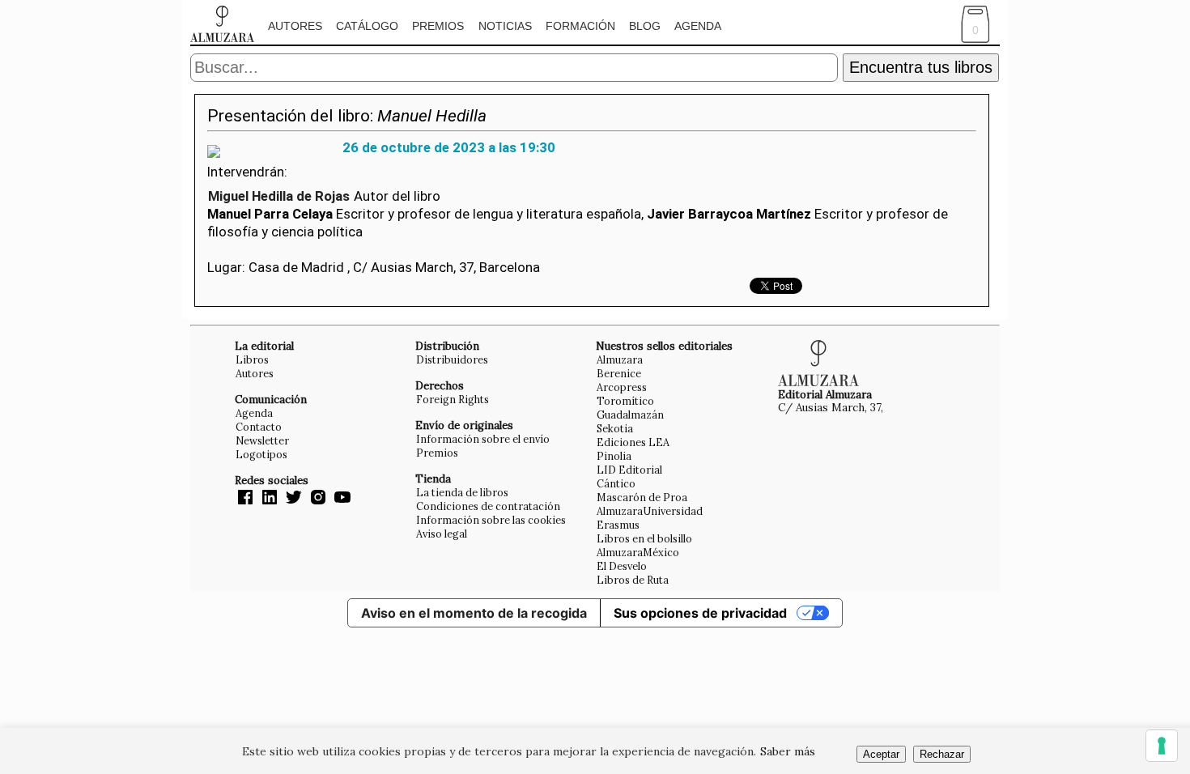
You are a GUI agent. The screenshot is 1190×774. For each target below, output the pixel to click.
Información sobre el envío (483, 438)
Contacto (259, 426)
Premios (438, 25)
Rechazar (942, 754)
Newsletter (262, 440)
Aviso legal (441, 533)
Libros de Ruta (633, 579)
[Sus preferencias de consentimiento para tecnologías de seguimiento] (1161, 745)
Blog (645, 25)
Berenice (619, 373)
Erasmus (618, 524)
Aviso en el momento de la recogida (474, 613)
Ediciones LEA (633, 442)
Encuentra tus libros (920, 67)
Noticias (505, 25)
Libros (252, 359)
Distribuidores (452, 359)
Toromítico (625, 400)
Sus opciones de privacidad (700, 613)
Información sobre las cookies (491, 519)
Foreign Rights (452, 399)
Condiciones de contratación (488, 506)
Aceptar (881, 754)
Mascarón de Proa (642, 497)
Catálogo (367, 25)
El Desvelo (622, 565)
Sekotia (615, 428)
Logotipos (261, 454)
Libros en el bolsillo (644, 538)
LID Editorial (629, 469)
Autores (295, 25)
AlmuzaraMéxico (638, 552)
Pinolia (614, 455)
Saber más (787, 751)
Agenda (697, 25)
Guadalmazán (630, 414)
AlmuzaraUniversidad (650, 510)
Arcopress (622, 387)
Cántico (616, 483)
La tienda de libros (462, 492)
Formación (580, 25)
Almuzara (620, 359)
